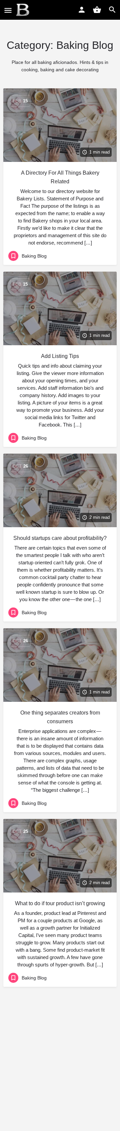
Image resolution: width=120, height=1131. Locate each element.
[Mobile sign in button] (81, 9)
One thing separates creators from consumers (60, 717)
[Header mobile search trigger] (112, 9)
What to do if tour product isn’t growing (60, 903)
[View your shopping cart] (97, 9)
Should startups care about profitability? (60, 538)
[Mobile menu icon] (8, 10)
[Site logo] (23, 10)
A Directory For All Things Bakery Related (60, 177)
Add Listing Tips (60, 356)
